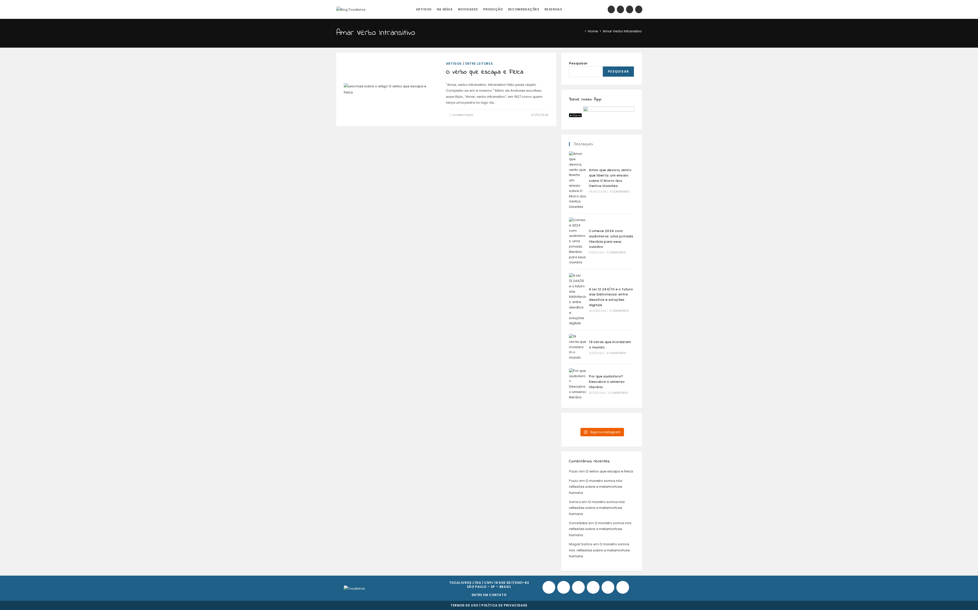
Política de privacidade (504, 605)
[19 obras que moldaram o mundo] (577, 347)
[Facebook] (611, 9)
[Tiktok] (563, 587)
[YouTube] (629, 9)
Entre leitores (479, 63)
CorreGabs (578, 523)
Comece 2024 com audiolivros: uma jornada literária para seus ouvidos (611, 238)
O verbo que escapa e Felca (485, 72)
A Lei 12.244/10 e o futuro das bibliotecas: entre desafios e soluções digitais (611, 297)
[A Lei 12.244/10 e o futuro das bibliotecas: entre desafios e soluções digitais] (577, 299)
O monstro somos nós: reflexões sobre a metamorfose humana (596, 486)
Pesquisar (578, 63)
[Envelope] (622, 587)
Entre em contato (489, 595)
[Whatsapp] (608, 587)
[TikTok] (638, 9)
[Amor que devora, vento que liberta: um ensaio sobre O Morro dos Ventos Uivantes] (577, 180)
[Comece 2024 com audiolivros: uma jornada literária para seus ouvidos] (577, 241)
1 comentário (461, 115)
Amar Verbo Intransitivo (622, 31)
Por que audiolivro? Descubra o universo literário (607, 381)
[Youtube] (593, 587)
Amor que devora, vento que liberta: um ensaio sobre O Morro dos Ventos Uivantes (610, 178)
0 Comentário (619, 192)
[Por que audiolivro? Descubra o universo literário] (577, 384)
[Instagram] (620, 9)
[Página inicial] (581, 31)
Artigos (454, 63)
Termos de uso (464, 605)
